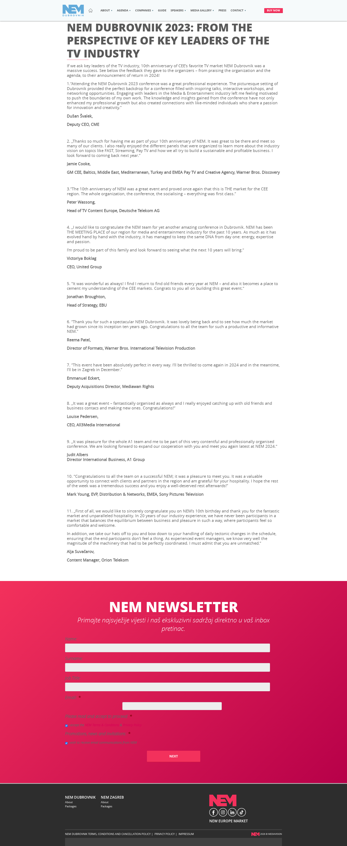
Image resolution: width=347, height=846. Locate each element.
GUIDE (162, 10)
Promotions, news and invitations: (97, 733)
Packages (70, 806)
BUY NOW (273, 10)
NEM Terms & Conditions (102, 725)
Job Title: (73, 678)
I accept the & (105, 725)
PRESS (222, 10)
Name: (71, 639)
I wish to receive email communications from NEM (102, 742)
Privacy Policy (132, 725)
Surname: (74, 658)
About (69, 802)
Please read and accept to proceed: (98, 716)
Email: (73, 697)
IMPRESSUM (186, 834)
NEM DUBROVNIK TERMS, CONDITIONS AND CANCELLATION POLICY (108, 834)
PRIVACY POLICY (165, 834)
